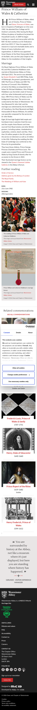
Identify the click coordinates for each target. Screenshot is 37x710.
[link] (16, 686)
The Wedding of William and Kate (14, 181)
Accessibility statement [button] (9, 705)
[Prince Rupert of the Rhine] (18, 474)
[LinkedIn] (19, 669)
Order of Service (7, 173)
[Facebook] (3, 669)
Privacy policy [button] (6, 701)
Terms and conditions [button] (8, 703)
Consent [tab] (7, 332)
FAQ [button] (3, 630)
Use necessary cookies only (18, 381)
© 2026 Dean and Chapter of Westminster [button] (15, 695)
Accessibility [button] (6, 633)
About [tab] (30, 332)
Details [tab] (18, 332)
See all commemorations (18, 314)
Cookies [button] (4, 699)
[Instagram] (11, 669)
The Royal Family (8, 179)
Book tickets (18, 4)
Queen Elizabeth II (10, 77)
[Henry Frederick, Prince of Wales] (18, 510)
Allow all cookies (18, 368)
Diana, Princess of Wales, (21, 24)
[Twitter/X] (7, 669)
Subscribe (7, 680)
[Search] (29, 5)
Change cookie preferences (17, 375)
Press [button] (4, 641)
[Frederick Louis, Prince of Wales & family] (18, 406)
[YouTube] (15, 669)
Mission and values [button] (8, 626)
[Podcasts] (23, 670)
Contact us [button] (5, 637)
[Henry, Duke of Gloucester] (18, 441)
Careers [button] (5, 644)
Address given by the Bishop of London (16, 176)
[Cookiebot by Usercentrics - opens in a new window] (26, 327)
